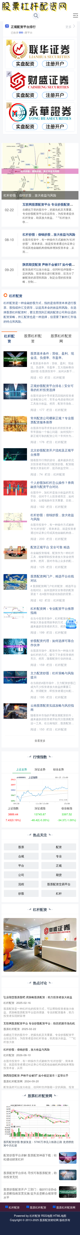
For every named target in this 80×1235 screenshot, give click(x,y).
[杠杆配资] (35, 6)
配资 (59, 847)
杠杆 (59, 893)
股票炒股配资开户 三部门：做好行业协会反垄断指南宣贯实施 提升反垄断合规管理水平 (30, 1193)
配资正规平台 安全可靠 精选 (50, 547)
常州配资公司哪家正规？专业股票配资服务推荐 (52, 420)
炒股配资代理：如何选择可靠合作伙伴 (52, 642)
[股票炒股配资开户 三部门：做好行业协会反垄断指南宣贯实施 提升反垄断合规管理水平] (68, 1193)
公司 (21, 875)
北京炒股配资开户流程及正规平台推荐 (52, 452)
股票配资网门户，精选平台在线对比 (52, 578)
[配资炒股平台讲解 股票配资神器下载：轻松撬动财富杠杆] (68, 1158)
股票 (21, 847)
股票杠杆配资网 (65, 1207)
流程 (21, 884)
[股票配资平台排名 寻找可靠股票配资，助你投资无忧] (68, 1175)
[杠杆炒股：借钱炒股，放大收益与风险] (40, 171)
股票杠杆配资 (38, 1207)
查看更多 (40, 740)
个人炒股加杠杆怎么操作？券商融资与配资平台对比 (52, 484)
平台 (21, 865)
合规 (21, 856)
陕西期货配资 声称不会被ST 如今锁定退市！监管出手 (35, 1075)
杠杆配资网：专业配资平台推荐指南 (52, 610)
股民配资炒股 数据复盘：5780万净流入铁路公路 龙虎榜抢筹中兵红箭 (38, 1143)
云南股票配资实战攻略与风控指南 (52, 707)
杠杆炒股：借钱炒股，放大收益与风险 (29, 195)
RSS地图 (46, 1216)
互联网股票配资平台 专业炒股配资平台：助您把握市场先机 (39, 1023)
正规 (59, 865)
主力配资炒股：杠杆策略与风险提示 (52, 675)
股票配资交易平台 (58, 884)
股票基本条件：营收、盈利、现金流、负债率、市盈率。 (52, 355)
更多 (68, 26)
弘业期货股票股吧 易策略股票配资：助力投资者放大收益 (37, 997)
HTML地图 (59, 1216)
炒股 (21, 893)
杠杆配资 (14, 1207)
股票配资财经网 (49, 1220)
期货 (59, 875)
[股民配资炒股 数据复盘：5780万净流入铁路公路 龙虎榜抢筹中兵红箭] (40, 1121)
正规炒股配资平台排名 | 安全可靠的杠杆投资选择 (52, 387)
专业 (59, 856)
